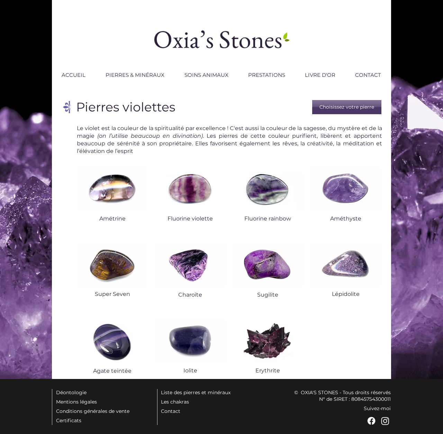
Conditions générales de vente (92, 411)
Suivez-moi (377, 408)
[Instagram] (385, 421)
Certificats (68, 420)
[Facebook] (371, 421)
